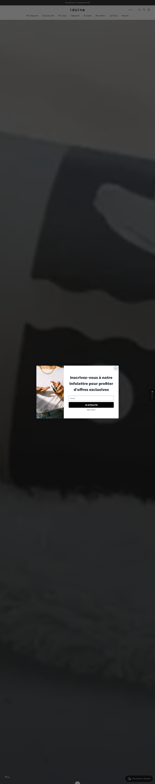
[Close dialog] (116, 368)
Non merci (91, 409)
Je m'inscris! (91, 404)
